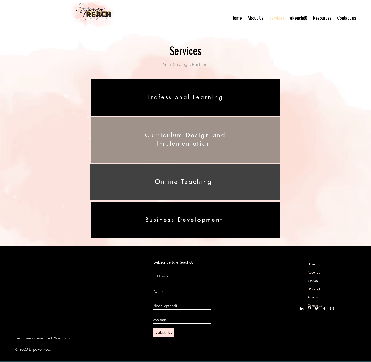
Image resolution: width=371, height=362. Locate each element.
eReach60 (314, 289)
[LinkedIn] (302, 308)
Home (311, 264)
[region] (185, 97)
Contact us (315, 306)
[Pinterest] (309, 308)
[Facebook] (324, 308)
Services (313, 281)
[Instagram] (332, 308)
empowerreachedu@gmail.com (48, 338)
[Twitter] (317, 308)
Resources (314, 297)
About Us (314, 272)
